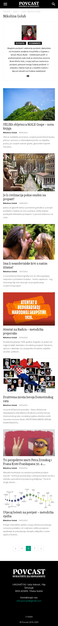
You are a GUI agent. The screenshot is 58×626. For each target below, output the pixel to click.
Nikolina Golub (10, 132)
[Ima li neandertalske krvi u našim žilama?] (29, 242)
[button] (5, 4)
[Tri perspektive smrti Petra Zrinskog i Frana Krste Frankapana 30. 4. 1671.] (29, 442)
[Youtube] (29, 76)
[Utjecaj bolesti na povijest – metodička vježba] (29, 498)
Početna (6, 11)
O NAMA (29, 616)
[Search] (53, 4)
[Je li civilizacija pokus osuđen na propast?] (29, 172)
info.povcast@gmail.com (29, 600)
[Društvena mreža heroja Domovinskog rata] (29, 375)
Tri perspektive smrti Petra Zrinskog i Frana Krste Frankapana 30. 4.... (27, 462)
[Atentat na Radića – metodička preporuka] (29, 309)
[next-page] (41, 548)
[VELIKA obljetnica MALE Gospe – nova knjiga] (29, 104)
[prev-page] (15, 548)
